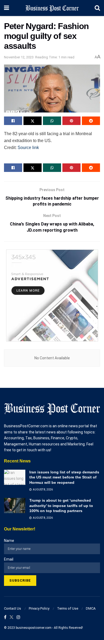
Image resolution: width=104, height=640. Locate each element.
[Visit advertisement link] (52, 295)
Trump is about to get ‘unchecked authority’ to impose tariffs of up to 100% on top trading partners (61, 505)
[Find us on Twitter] (11, 617)
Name (9, 540)
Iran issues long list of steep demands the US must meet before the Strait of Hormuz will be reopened (64, 477)
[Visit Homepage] (52, 8)
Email (8, 559)
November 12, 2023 (19, 57)
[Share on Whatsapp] (52, 120)
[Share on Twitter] (32, 120)
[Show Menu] (6, 8)
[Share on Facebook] (13, 120)
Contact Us (12, 608)
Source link (28, 147)
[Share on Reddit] (91, 120)
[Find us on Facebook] (5, 617)
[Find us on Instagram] (18, 617)
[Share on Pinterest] (71, 120)
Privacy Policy (39, 608)
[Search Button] (97, 8)
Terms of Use (67, 608)
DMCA (90, 608)
